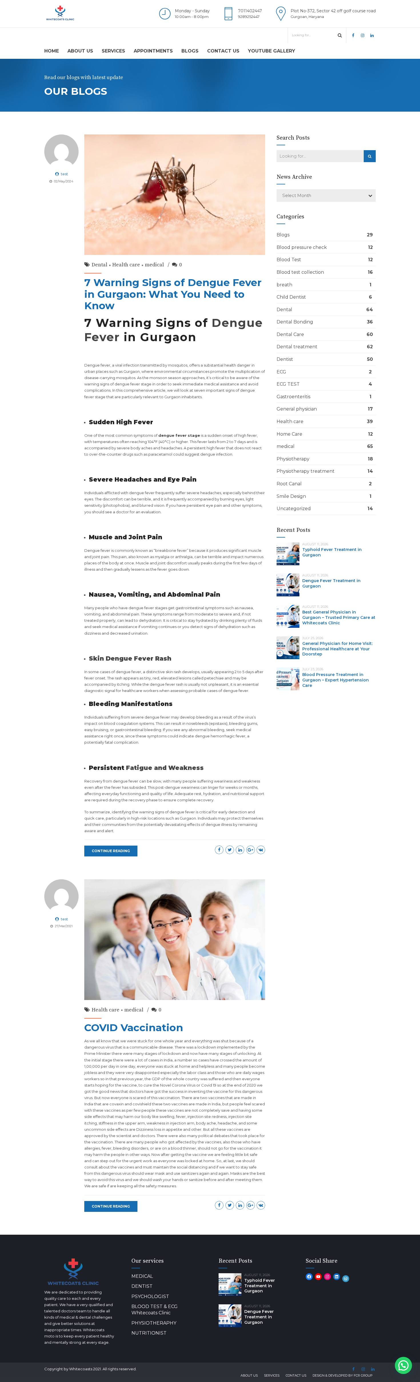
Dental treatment (297, 346)
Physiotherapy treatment (306, 471)
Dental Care (290, 334)
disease (166, 1047)
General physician (297, 409)
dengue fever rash (166, 684)
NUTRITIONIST (149, 1333)
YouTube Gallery (271, 51)
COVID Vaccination (133, 1027)
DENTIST (142, 1286)
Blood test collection (300, 272)
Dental (99, 264)
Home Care (289, 434)
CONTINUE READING (111, 851)
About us (80, 51)
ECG (281, 372)
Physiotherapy (293, 459)
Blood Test (289, 259)
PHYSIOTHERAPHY (153, 1323)
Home (51, 51)
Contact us (223, 51)
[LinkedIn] (336, 1276)
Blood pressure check (302, 247)
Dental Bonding (295, 322)
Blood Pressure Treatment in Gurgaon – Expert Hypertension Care (335, 680)
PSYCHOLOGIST (150, 1296)
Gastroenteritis (293, 396)
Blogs (190, 51)
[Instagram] (327, 1276)
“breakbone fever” (170, 550)
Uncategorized (294, 508)
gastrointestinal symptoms (199, 607)
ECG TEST (288, 384)
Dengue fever (97, 550)
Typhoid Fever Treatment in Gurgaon (259, 1286)
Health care (126, 264)
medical (154, 264)
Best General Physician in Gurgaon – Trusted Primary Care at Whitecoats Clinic (338, 617)
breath (284, 284)
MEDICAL (142, 1276)
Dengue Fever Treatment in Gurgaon (259, 1317)
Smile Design (291, 496)
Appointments (153, 51)
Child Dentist (291, 297)
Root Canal (289, 483)
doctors (147, 1135)
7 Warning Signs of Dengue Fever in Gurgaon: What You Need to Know (172, 294)
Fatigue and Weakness (164, 767)
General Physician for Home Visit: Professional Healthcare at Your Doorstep (337, 649)
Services (113, 51)
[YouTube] (318, 1276)
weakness (156, 1123)
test (64, 174)
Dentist (285, 359)
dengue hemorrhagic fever (220, 736)
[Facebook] (309, 1276)
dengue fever (142, 492)
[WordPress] (345, 1278)
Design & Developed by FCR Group (343, 1375)
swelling (166, 1116)
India (88, 1104)
